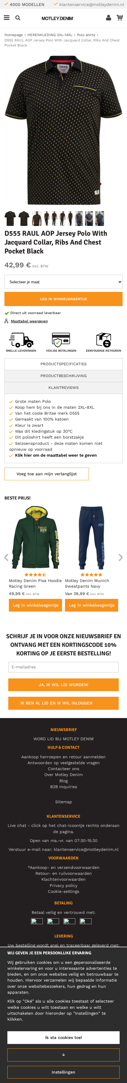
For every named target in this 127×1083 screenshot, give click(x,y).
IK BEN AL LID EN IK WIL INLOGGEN (56, 703)
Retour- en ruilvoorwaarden (63, 873)
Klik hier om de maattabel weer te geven (56, 455)
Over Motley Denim (63, 774)
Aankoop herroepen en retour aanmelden (63, 756)
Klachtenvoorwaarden (63, 879)
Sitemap (63, 801)
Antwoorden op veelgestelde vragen (63, 762)
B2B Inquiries (63, 786)
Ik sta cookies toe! (63, 1037)
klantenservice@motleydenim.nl (91, 4)
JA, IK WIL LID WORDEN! (63, 684)
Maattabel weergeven (29, 321)
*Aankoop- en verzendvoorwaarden (64, 867)
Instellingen (63, 1072)
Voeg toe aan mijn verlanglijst (47, 473)
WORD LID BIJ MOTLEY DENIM (63, 738)
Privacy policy (63, 885)
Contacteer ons (63, 768)
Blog (63, 780)
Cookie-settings (63, 891)
